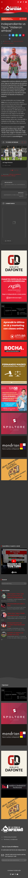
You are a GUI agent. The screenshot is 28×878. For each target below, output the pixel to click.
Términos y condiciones (10, 839)
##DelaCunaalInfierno (15, 174)
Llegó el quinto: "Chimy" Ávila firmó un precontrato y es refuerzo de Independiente (15, 595)
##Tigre (13, 175)
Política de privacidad (10, 837)
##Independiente (6, 175)
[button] (9, 35)
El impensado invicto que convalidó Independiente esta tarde (16, 625)
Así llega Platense (8, 162)
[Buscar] (26, 8)
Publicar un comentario (8, 43)
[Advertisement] (14, 494)
